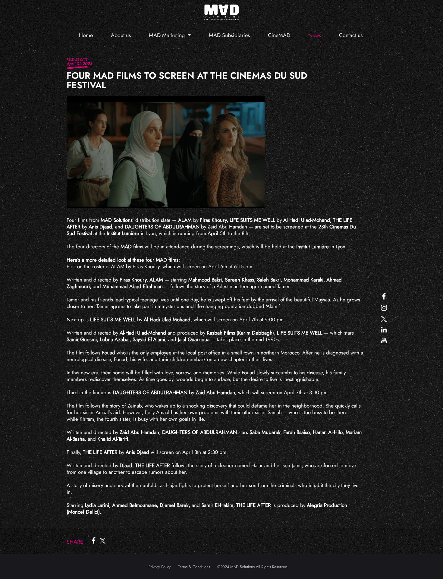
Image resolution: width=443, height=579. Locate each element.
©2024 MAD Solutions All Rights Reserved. (252, 567)
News (314, 35)
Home (86, 35)
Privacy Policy (160, 567)
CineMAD (279, 35)
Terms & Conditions (194, 567)
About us (121, 35)
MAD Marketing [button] (167, 35)
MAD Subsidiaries (229, 35)
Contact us (351, 35)
